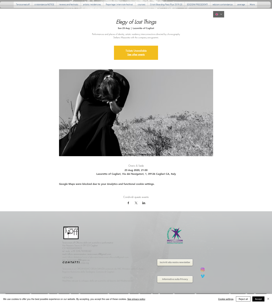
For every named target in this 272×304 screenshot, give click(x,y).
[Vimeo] (202, 276)
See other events (136, 54)
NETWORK (67, 277)
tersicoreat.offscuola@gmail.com (114, 257)
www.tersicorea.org (80, 262)
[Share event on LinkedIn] (143, 203)
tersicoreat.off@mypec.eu (78, 259)
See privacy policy (136, 299)
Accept (258, 299)
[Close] (268, 298)
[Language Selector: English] (218, 14)
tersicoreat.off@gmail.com (99, 254)
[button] (69, 5)
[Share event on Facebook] (128, 203)
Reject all (243, 299)
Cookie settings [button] (225, 299)
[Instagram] (202, 269)
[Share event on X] (136, 203)
